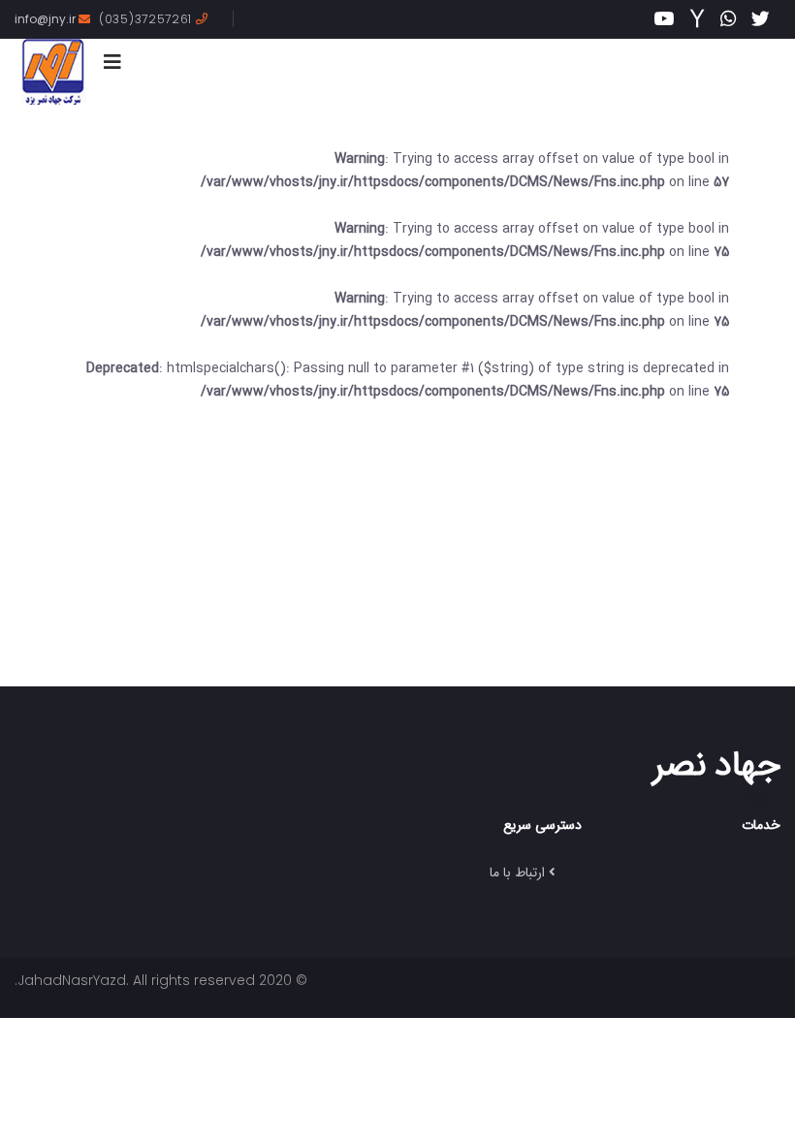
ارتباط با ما (517, 871)
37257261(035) (147, 19)
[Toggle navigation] (112, 62)
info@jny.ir (47, 19)
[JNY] (53, 72)
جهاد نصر (716, 762)
